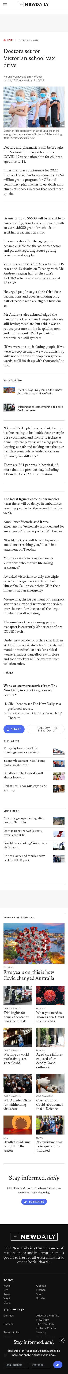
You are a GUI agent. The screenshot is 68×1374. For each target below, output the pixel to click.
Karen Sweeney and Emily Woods (23, 76)
